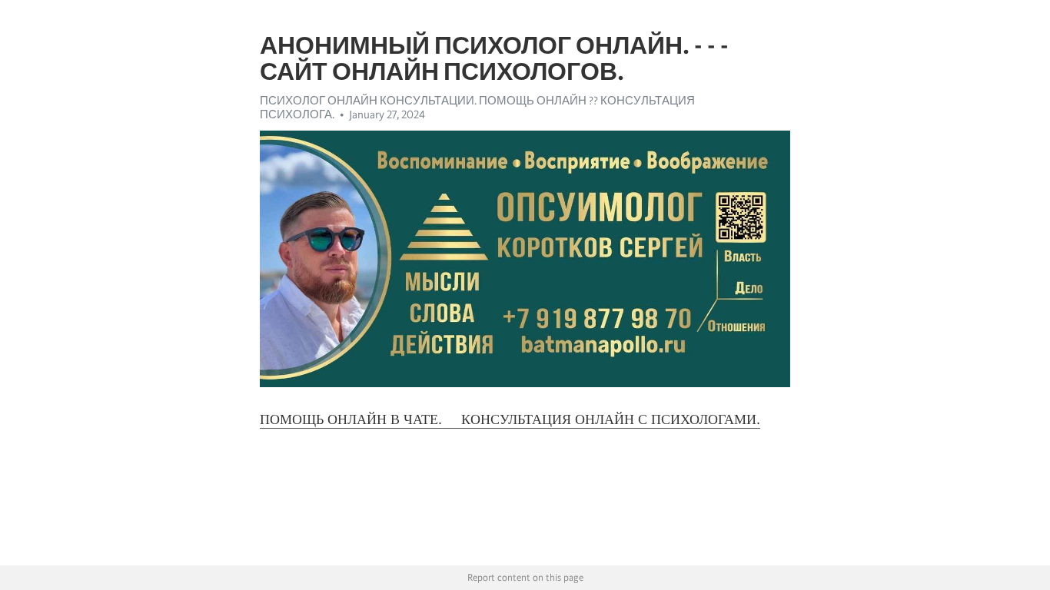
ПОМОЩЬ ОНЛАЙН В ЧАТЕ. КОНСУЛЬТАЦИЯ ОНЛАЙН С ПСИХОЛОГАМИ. (510, 419)
